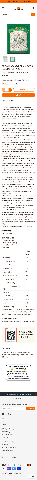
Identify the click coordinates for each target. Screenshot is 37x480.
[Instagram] (5, 414)
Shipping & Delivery (8, 429)
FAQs (3, 419)
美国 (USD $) (5, 457)
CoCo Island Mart (16, 473)
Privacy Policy (6, 437)
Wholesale (5, 444)
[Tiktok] (11, 414)
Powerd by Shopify (7, 475)
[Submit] (33, 14)
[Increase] (10, 90)
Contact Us (5, 424)
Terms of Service (7, 434)
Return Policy (6, 432)
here (6, 357)
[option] (18, 38)
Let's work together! (8, 450)
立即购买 (18, 95)
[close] (35, 394)
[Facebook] (3, 414)
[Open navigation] (3, 8)
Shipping (4, 84)
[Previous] (4, 38)
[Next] (33, 38)
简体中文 (14, 457)
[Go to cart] (33, 8)
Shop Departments (8, 442)
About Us (4, 422)
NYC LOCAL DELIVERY (9, 447)
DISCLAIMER (6, 349)
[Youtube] (8, 414)
